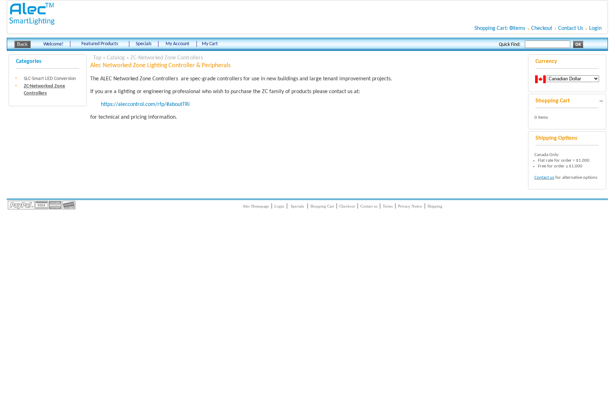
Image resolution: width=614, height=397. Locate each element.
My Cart (210, 44)
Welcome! (53, 44)
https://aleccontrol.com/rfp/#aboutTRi (145, 104)
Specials (143, 44)
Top (97, 58)
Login (595, 28)
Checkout (541, 28)
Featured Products (99, 44)
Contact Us (570, 28)
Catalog (116, 58)
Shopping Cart (322, 206)
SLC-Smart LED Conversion (50, 78)
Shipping (434, 206)
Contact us (544, 177)
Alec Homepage (256, 206)
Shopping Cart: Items (499, 28)
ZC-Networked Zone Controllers (166, 58)
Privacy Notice (410, 206)
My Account (177, 44)
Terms (388, 206)
